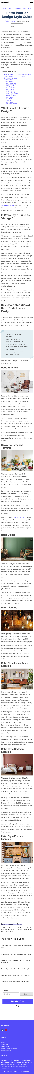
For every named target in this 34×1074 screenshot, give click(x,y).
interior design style (18, 517)
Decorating (7, 8)
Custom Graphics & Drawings (9, 1048)
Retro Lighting (10, 92)
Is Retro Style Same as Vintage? (24, 75)
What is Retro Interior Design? (9, 75)
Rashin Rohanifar (10, 21)
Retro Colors (10, 89)
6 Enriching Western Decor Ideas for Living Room (16, 969)
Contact (3, 1042)
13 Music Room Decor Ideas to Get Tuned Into (15, 975)
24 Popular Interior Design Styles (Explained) (15, 981)
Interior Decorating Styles (22, 8)
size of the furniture (8, 205)
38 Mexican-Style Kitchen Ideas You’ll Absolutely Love (16, 947)
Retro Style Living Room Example (12, 94)
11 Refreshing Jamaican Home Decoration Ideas (16, 954)
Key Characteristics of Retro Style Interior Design (10, 79)
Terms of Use (4, 1044)
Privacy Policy (5, 1046)
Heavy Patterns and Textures (11, 86)
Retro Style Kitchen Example (11, 103)
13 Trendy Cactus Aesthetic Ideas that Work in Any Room (15, 961)
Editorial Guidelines (6, 1050)
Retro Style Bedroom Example (9, 98)
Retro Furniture (11, 83)
